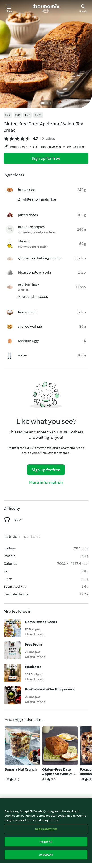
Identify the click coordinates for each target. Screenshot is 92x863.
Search (83, 11)
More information (46, 482)
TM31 (38, 115)
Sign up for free (46, 158)
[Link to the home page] (46, 8)
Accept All (46, 854)
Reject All (46, 841)
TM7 (7, 115)
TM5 (27, 115)
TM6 (18, 115)
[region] (46, 830)
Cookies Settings (46, 829)
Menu (9, 11)
